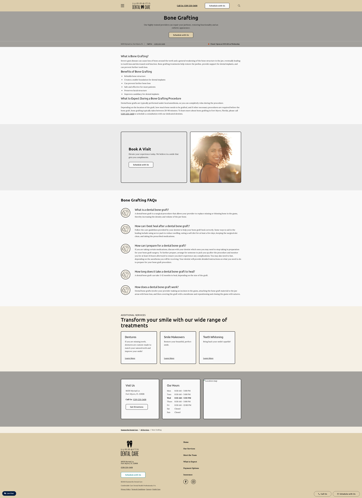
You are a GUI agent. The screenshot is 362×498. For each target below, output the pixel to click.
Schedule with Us (217, 5)
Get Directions (136, 407)
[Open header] (123, 6)
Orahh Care (156, 489)
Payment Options (191, 468)
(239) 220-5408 (159, 44)
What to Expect (190, 461)
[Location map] (222, 399)
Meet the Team (190, 455)
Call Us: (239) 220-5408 (187, 5)
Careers (148, 489)
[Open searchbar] (239, 6)
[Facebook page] (185, 481)
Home (186, 442)
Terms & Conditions (138, 489)
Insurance (188, 474)
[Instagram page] (193, 481)
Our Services (189, 448)
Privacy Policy (126, 489)
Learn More (130, 358)
